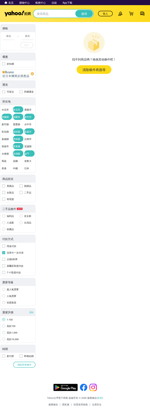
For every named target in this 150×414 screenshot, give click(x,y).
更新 (100, 398)
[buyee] (17, 73)
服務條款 (53, 404)
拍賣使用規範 (81, 404)
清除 (31, 312)
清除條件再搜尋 (94, 69)
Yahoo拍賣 (17, 13)
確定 (26, 45)
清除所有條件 (24, 364)
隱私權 (65, 404)
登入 (105, 13)
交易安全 (97, 404)
